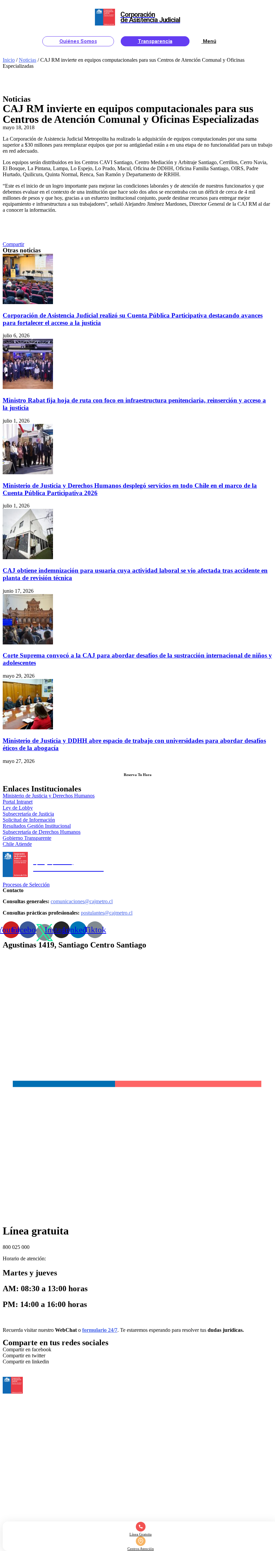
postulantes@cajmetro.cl (106, 913)
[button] (13, 244)
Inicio (9, 60)
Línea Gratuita (140, 1534)
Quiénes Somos (78, 41)
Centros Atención (140, 1549)
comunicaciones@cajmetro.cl (82, 901)
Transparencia (155, 41)
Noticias (27, 60)
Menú (209, 41)
